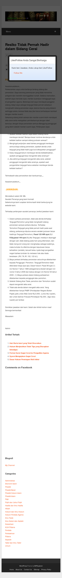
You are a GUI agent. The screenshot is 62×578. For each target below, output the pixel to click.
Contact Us (28, 569)
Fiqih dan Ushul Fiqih (13, 502)
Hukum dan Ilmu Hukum (14, 511)
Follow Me (18, 73)
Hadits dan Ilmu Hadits (14, 505)
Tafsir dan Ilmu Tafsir (13, 542)
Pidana (8, 536)
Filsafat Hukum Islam (13, 493)
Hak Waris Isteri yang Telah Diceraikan (25, 343)
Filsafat (8, 487)
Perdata (8, 530)
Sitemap (36, 569)
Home (12, 569)
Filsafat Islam (10, 496)
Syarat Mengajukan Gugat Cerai (23, 356)
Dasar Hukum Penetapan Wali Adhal (24, 359)
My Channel (10, 465)
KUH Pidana (10, 527)
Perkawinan (10, 533)
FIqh (7, 499)
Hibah (7, 508)
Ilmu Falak (9, 518)
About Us (19, 569)
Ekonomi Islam (11, 483)
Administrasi (10, 480)
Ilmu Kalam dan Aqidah (14, 521)
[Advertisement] (31, 420)
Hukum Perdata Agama (14, 514)
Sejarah (8, 539)
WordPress (23, 566)
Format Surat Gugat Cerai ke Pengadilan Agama (29, 353)
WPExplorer (38, 566)
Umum (7, 545)
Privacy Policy (46, 569)
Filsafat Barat (10, 490)
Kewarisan (9, 524)
